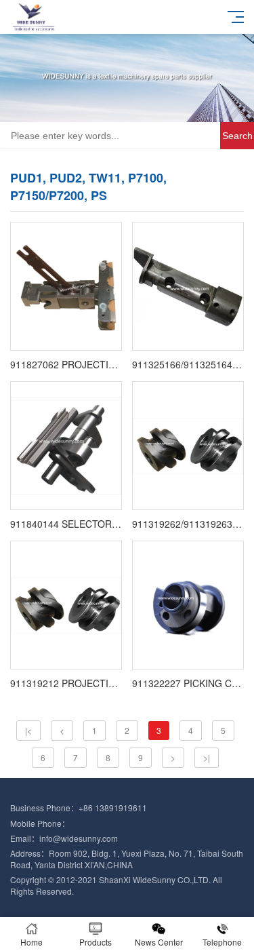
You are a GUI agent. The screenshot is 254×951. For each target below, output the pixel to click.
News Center (159, 942)
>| (206, 757)
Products (95, 942)
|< (28, 730)
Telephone (222, 942)
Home (31, 942)
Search (237, 135)
